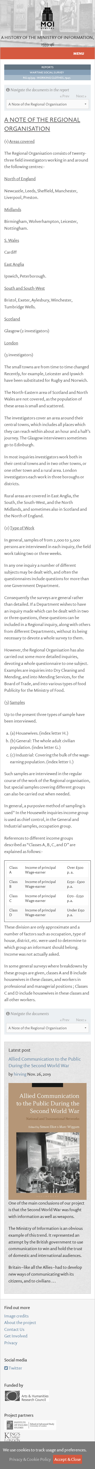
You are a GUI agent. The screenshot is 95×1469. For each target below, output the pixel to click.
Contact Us (14, 1329)
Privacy (10, 1343)
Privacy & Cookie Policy (30, 1459)
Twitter (15, 1368)
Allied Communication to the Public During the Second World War (44, 1062)
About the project (20, 1322)
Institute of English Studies (30, 1425)
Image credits (16, 1316)
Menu (78, 53)
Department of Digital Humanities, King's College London (12, 1440)
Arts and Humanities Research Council (26, 1396)
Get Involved (15, 1336)
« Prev (64, 95)
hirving (20, 1074)
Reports (47, 67)
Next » (81, 95)
